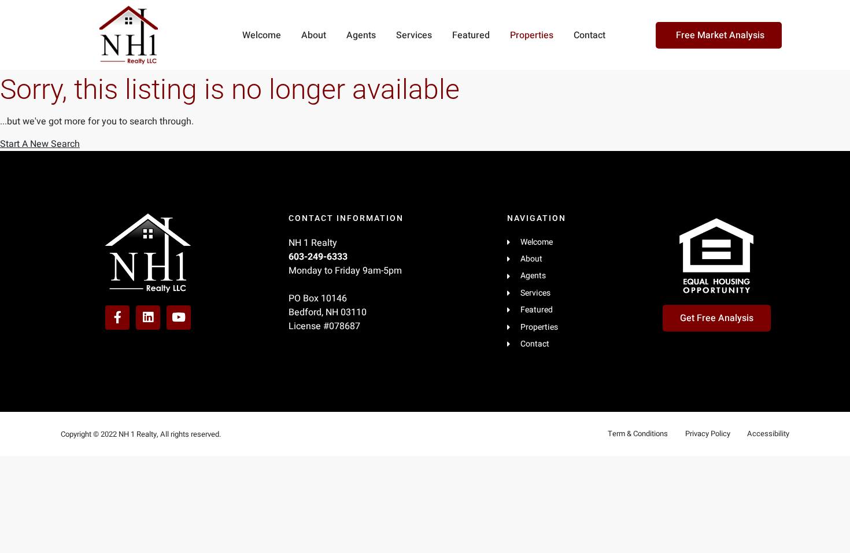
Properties (531, 35)
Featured (471, 35)
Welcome (261, 35)
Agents (361, 35)
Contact (589, 35)
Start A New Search (40, 144)
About (313, 35)
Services (414, 35)
